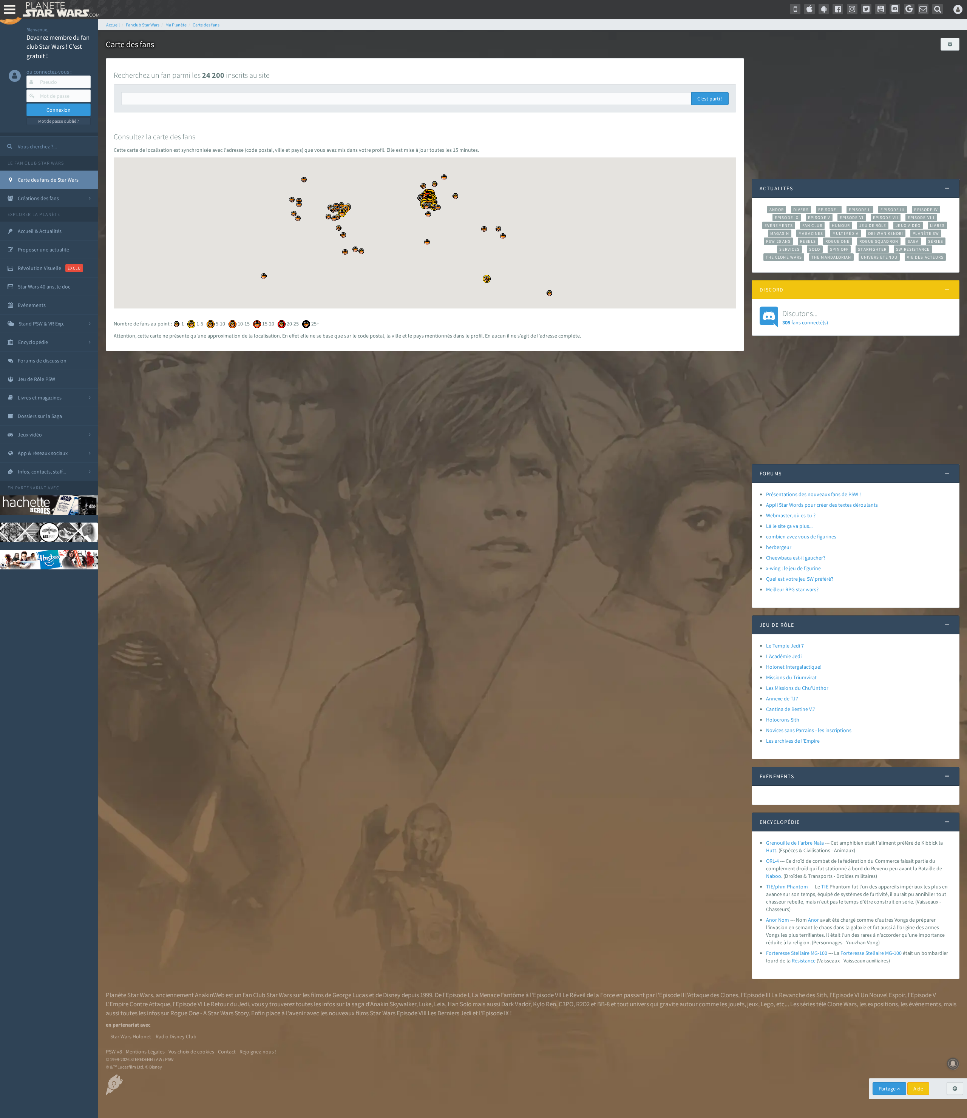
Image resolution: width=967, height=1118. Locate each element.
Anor (813, 919)
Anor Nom (777, 919)
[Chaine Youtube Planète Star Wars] (880, 9)
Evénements (779, 225)
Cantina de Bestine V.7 (790, 709)
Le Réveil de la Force (588, 995)
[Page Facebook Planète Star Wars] (838, 9)
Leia (439, 1004)
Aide (918, 1088)
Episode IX (787, 217)
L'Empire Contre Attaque (138, 1004)
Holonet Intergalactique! (794, 666)
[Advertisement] (855, 111)
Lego (767, 1004)
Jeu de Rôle (872, 225)
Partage (888, 1088)
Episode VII (885, 217)
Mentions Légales (145, 1051)
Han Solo (459, 1004)
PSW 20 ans (778, 241)
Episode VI (852, 217)
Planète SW (926, 233)
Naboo (773, 876)
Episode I (828, 209)
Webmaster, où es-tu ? (791, 515)
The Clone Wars (784, 257)
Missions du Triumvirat (791, 677)
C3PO (566, 1004)
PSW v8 (114, 1051)
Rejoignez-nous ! (258, 1051)
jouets (736, 1004)
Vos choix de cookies (191, 1051)
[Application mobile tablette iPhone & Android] (795, 9)
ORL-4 (772, 860)
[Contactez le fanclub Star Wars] (923, 9)
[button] (487, 279)
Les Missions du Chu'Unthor (797, 688)
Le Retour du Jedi (226, 1004)
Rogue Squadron (878, 241)
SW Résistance (913, 249)
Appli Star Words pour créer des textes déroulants (822, 504)
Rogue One (837, 241)
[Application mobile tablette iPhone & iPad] (809, 9)
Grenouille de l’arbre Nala (795, 842)
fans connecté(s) (805, 317)
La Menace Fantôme (498, 995)
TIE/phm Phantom (787, 886)
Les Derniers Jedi (449, 1013)
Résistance (804, 960)
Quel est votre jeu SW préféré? (799, 578)
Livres (937, 225)
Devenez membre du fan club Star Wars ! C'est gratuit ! (58, 46)
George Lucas (350, 995)
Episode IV (926, 209)
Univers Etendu (879, 257)
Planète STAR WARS (59, 9)
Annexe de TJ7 (782, 698)
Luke (425, 1004)
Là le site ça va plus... (789, 526)
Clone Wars (842, 1004)
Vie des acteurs (925, 257)
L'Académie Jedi (784, 656)
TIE (824, 886)
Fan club (812, 225)
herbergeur (778, 547)
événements (925, 1004)
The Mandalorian (831, 257)
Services (789, 249)
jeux (752, 1004)
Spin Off (839, 249)
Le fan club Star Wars (36, 163)
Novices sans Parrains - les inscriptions (808, 730)
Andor (776, 209)
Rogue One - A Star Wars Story (209, 1013)
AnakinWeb (209, 995)
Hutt (771, 850)
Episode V (819, 217)
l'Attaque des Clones (711, 995)
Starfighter (872, 249)
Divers (801, 209)
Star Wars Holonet (130, 1036)
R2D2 (583, 1004)
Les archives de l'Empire (793, 740)
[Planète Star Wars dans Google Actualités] (909, 9)
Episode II (860, 209)
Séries (935, 241)
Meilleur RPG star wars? (792, 589)
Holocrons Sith (782, 719)
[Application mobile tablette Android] (824, 9)
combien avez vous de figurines (801, 536)
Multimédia (846, 233)
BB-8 (603, 1004)
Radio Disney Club (176, 1036)
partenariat (30, 487)
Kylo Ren (544, 1004)
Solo (814, 249)
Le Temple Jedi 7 (785, 645)
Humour (841, 225)
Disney (391, 995)
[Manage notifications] (953, 1064)
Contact (227, 1051)
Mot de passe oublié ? (58, 121)
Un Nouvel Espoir (882, 995)
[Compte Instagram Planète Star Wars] (852, 9)
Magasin (779, 233)
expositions (883, 1004)
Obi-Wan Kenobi (885, 233)
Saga (913, 241)
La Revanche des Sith (799, 995)
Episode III (892, 209)
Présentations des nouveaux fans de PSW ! (813, 494)
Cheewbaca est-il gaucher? (795, 557)
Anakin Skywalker (393, 1004)
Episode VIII (921, 217)
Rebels (808, 241)
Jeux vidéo (908, 225)
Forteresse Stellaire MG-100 (796, 953)
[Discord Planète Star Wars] (895, 9)
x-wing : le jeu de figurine (793, 568)
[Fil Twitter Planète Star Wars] (866, 9)
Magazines (811, 233)
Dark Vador (515, 1004)
